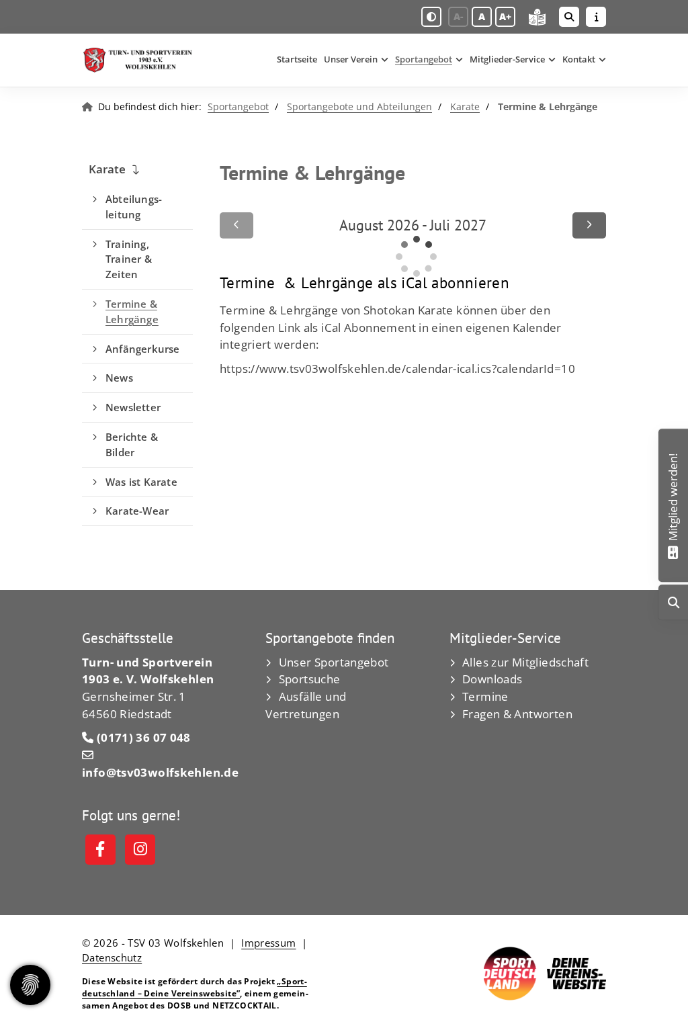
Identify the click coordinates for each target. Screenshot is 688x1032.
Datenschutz (112, 957)
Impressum (268, 942)
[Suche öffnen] (569, 17)
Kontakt (578, 59)
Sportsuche (310, 679)
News (119, 377)
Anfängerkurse (142, 348)
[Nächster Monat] (589, 225)
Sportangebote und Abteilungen (359, 106)
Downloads (492, 679)
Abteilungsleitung (133, 206)
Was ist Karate (141, 481)
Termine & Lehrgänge (132, 311)
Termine (485, 696)
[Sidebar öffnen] (596, 17)
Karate (465, 106)
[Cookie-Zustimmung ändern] (30, 985)
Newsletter (133, 407)
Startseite (297, 59)
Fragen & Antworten (517, 714)
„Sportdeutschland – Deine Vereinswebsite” (194, 987)
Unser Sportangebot (334, 662)
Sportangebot (423, 59)
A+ (505, 16)
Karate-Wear (137, 510)
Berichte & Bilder (131, 444)
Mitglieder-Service (507, 59)
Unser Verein (351, 59)
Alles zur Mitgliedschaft (525, 662)
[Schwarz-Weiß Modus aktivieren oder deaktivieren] (431, 17)
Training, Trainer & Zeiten (128, 259)
